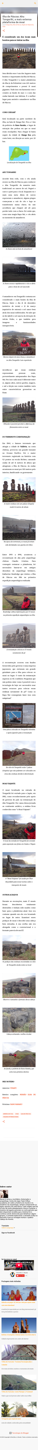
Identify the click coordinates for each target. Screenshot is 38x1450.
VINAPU (13, 1088)
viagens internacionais (10, 1116)
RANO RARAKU (16, 1104)
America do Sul (8, 1114)
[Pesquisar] (35, 3)
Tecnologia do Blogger (20, 1433)
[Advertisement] (19, 1163)
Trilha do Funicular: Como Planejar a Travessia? (17, 1392)
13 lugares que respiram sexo (11, 1419)
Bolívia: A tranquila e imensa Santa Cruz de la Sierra (19, 1335)
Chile (17, 1114)
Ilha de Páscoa (26, 1114)
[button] (3, 30)
